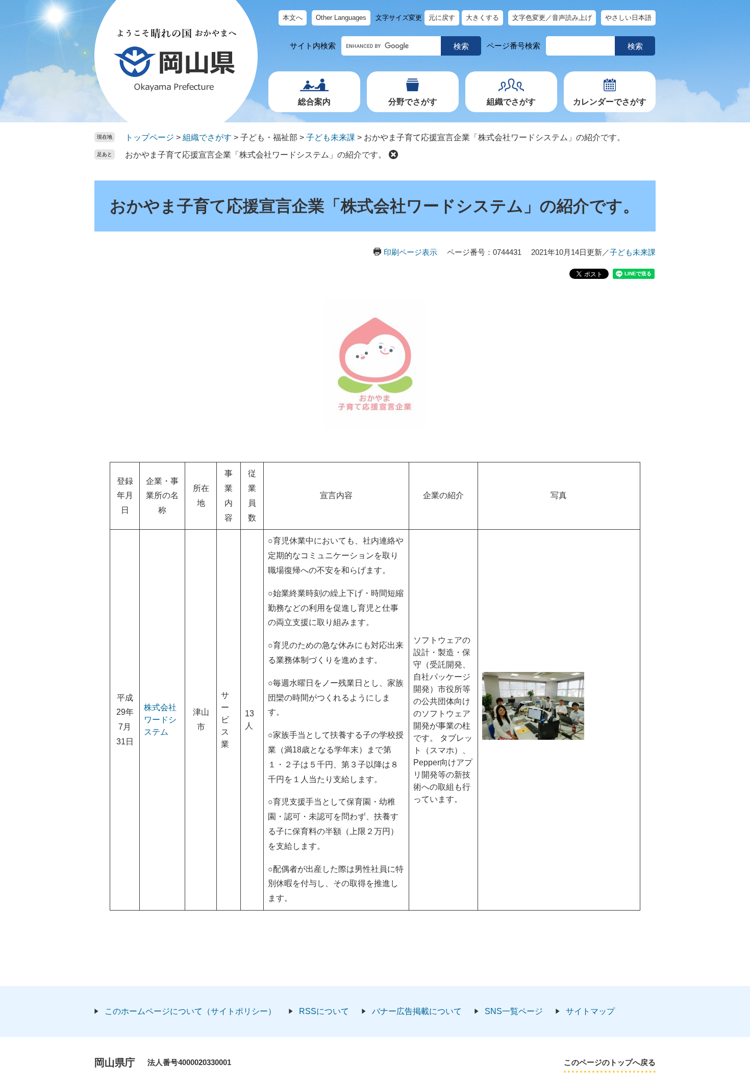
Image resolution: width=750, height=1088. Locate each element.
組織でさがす (511, 101)
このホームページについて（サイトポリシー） (190, 1011)
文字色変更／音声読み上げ (552, 17)
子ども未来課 (330, 137)
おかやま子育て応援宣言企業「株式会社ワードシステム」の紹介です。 (255, 154)
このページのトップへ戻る (610, 1062)
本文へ (293, 17)
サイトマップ (590, 1011)
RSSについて (324, 1011)
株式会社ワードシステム (160, 719)
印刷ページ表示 (410, 252)
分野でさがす (412, 101)
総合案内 (314, 101)
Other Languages (341, 17)
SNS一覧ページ (514, 1011)
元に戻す (442, 17)
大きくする (482, 17)
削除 (393, 154)
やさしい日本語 (628, 17)
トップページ (149, 137)
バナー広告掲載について (417, 1011)
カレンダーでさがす (609, 101)
